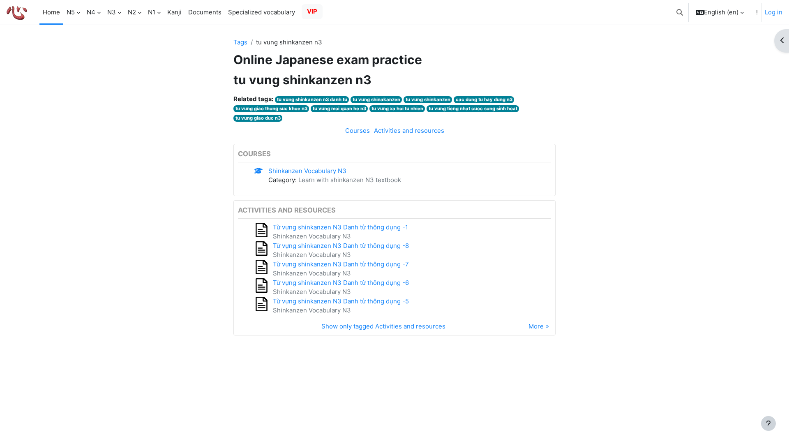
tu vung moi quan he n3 (339, 108)
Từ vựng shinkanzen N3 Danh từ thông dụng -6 (341, 283)
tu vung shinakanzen (376, 99)
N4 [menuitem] (91, 12)
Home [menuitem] (51, 12)
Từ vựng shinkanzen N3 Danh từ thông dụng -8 (341, 246)
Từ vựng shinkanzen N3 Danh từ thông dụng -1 (340, 227)
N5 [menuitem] (71, 12)
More (536, 326)
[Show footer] (768, 423)
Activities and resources (409, 130)
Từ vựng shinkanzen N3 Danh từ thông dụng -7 (341, 264)
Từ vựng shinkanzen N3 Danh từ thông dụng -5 (341, 301)
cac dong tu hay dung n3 (484, 99)
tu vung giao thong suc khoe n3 (271, 108)
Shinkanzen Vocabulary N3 (307, 171)
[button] (680, 12)
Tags (240, 42)
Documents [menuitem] (204, 12)
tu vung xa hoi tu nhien (397, 108)
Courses (357, 130)
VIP (312, 11)
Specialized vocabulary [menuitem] (261, 12)
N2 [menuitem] (132, 12)
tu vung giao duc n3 (258, 118)
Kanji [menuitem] (174, 12)
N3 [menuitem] (111, 12)
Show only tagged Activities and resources (383, 326)
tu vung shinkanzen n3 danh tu (312, 99)
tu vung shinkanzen (428, 99)
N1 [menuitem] (151, 12)
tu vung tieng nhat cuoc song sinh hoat (473, 108)
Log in (773, 12)
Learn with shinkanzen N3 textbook (349, 180)
